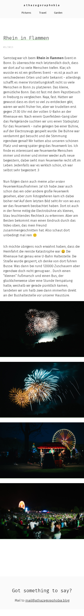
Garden (58, 12)
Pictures (26, 12)
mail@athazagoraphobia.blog (47, 600)
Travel (42, 12)
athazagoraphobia (42, 5)
